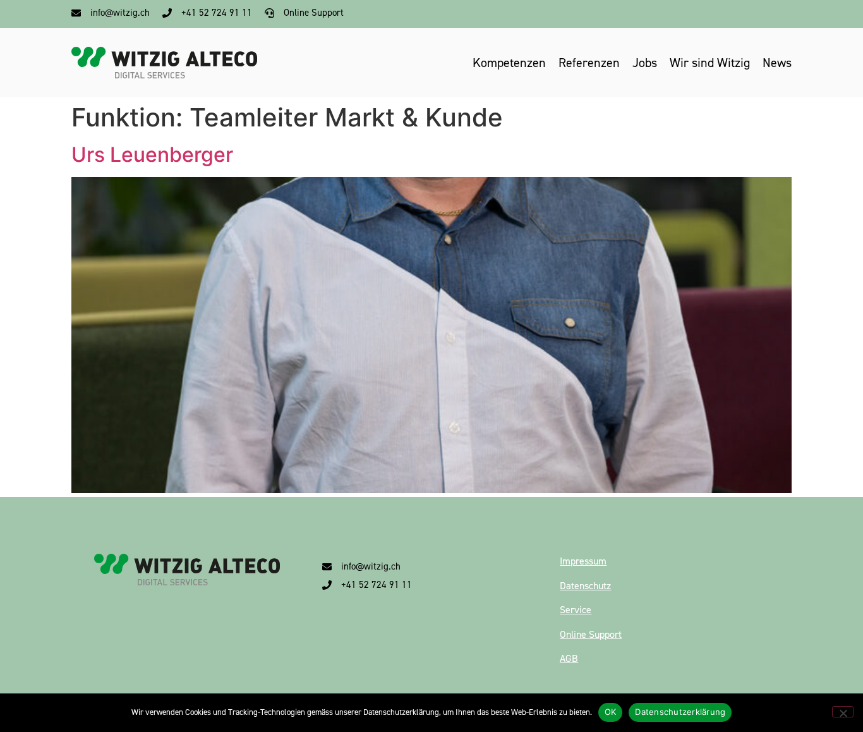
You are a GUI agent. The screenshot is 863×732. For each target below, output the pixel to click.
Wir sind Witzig (710, 62)
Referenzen (589, 62)
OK (611, 712)
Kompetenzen (509, 62)
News (777, 62)
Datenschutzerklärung (680, 712)
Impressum (583, 561)
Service (575, 609)
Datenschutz (585, 585)
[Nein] (843, 711)
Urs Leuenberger (152, 154)
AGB (569, 658)
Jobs (644, 62)
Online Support (591, 634)
